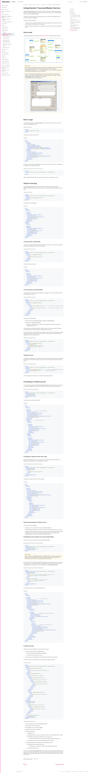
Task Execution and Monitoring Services (6, 41)
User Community (67, 771)
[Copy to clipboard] (62, 130)
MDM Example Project (44, 35)
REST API (3, 56)
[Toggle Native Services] (13, 30)
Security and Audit (5, 54)
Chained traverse (73, 19)
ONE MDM (25, 4)
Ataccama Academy (74, 771)
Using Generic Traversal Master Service (7, 34)
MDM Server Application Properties (6, 20)
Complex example (73, 30)
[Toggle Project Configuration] (13, 14)
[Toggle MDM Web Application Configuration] (13, 67)
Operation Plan (4, 49)
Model (3, 25)
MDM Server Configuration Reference (6, 17)
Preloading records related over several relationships (75, 28)
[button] (43, 50)
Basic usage (72, 12)
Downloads (85, 1)
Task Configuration (5, 61)
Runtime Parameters (5, 59)
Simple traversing (73, 13)
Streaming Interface (5, 52)
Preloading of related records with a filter (75, 23)
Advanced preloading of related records (74, 26)
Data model (72, 10)
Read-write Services (6, 36)
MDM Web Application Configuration (5, 68)
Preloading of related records (75, 20)
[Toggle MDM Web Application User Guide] (13, 11)
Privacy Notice (86, 771)
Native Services (5, 30)
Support (62, 771)
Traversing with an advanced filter (75, 17)
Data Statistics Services (7, 42)
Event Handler (4, 23)
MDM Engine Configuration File (7, 21)
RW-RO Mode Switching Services (7, 45)
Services (4, 32)
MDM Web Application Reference (5, 71)
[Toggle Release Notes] (13, 7)
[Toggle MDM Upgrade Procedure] (13, 75)
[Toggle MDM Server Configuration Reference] (13, 16)
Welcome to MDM (4, 5)
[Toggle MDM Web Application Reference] (13, 70)
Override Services (6, 38)
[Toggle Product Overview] (13, 9)
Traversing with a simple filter (75, 15)
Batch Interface (4, 28)
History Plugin (4, 57)
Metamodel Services (6, 47)
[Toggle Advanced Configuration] (13, 65)
